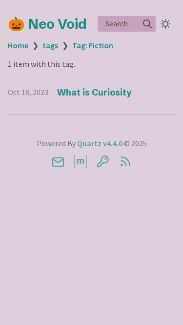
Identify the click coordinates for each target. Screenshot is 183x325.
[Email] (58, 161)
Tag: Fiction (92, 45)
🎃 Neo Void (47, 24)
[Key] (103, 161)
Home (18, 45)
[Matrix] (80, 161)
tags (50, 45)
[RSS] (125, 161)
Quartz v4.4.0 (99, 143)
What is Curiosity (94, 92)
